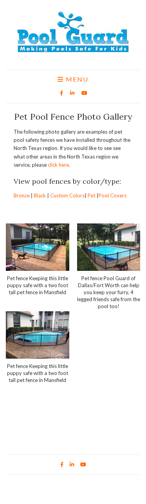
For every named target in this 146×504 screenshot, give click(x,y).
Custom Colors (67, 195)
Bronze (22, 195)
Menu (76, 79)
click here (58, 165)
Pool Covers (113, 195)
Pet (91, 195)
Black (40, 195)
